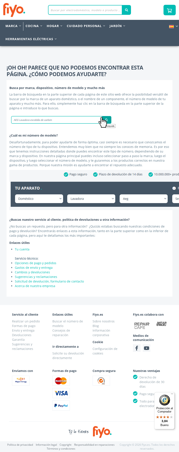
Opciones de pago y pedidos (35, 263)
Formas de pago (23, 326)
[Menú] (172, 394)
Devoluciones (21, 335)
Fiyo (32, 10)
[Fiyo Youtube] (146, 348)
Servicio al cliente (25, 314)
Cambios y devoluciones (32, 272)
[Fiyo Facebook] (137, 348)
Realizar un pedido (26, 321)
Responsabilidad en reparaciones (94, 445)
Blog (96, 326)
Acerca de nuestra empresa (35, 286)
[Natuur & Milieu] (161, 324)
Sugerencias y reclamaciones (36, 277)
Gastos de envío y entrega (34, 267)
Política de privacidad (20, 445)
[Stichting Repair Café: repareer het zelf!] (142, 326)
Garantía (18, 339)
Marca (11, 26)
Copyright (65, 445)
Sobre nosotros (104, 321)
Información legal (46, 445)
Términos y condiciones (61, 448)
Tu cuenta (22, 249)
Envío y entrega (23, 330)
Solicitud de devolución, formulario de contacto (49, 281)
